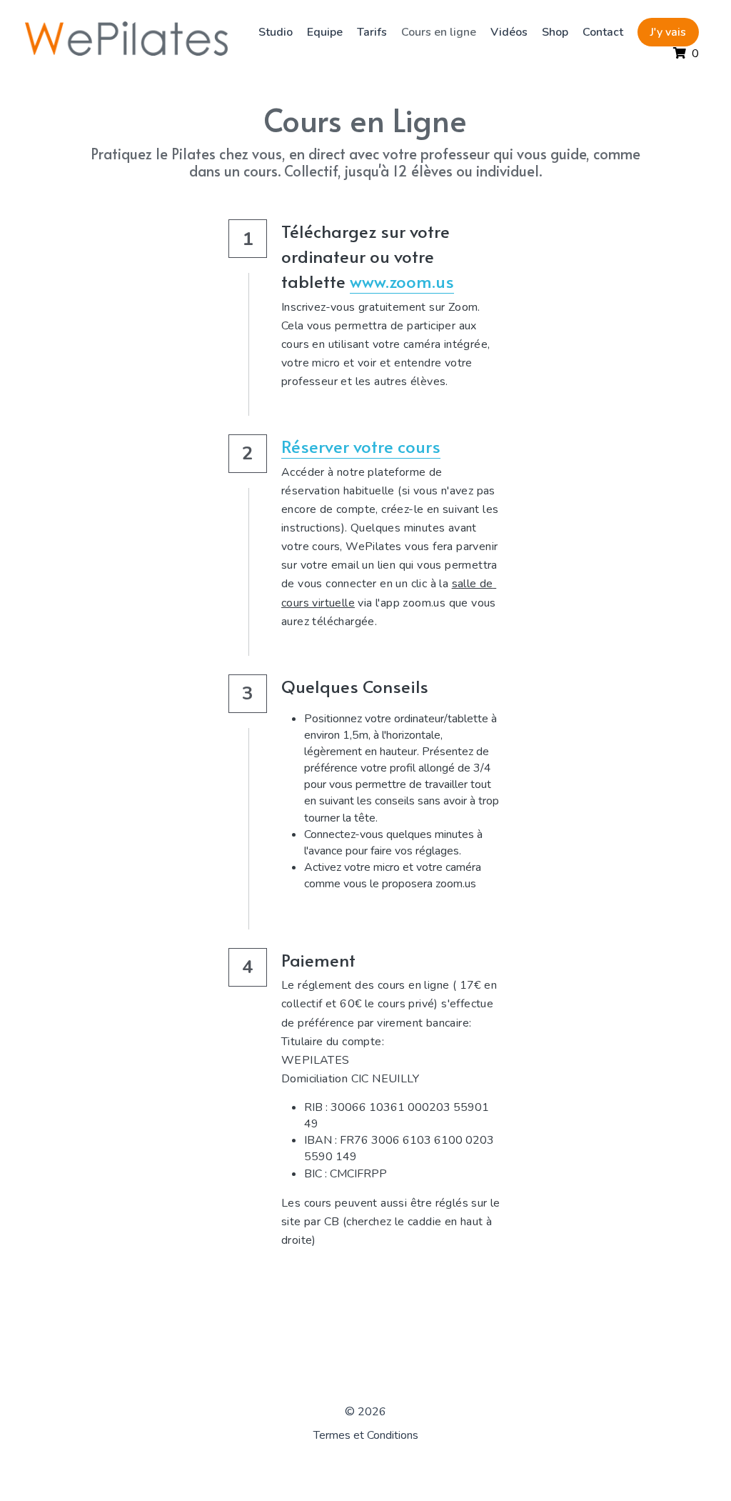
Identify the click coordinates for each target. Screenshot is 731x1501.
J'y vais (630, 36)
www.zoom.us (402, 281)
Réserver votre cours (360, 446)
